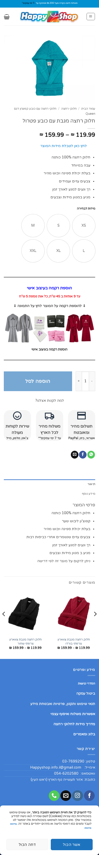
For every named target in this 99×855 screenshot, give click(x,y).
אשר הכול (71, 844)
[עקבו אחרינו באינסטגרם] (77, 795)
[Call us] (54, 795)
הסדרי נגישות (86, 683)
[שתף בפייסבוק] (83, 455)
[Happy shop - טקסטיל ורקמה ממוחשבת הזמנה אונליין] (49, 16)
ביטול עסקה (85, 693)
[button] (91, 16)
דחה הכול (27, 844)
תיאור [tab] (91, 484)
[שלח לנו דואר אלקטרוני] (65, 795)
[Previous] (95, 624)
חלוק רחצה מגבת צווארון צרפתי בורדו (74, 642)
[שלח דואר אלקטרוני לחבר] (74, 455)
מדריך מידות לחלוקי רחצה (74, 724)
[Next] (4, 624)
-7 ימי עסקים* (28, 3)
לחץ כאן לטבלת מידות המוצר (63, 146)
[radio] (83, 225)
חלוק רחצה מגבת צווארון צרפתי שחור (25, 642)
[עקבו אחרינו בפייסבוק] (89, 795)
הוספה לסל (37, 381)
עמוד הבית (88, 109)
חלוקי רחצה (69, 109)
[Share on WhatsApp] (91, 455)
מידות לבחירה (86, 208)
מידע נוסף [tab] (88, 493)
